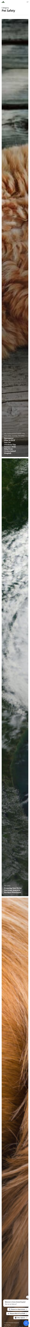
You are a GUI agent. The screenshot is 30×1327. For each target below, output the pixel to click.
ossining (14, 435)
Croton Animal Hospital (14, 433)
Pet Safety (21, 435)
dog (23, 433)
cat (5, 433)
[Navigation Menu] (27, 2)
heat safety (7, 435)
